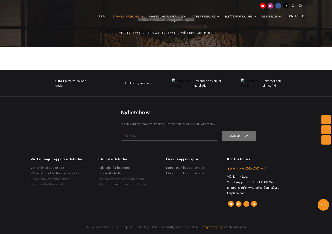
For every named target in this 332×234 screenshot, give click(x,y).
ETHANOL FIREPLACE (161, 33)
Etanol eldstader (109, 173)
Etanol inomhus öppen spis (185, 168)
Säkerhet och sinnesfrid (272, 83)
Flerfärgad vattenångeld (48, 184)
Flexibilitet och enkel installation (207, 83)
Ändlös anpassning (137, 83)
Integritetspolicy (212, 227)
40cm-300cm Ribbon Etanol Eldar (122, 184)
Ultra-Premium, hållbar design (70, 83)
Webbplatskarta (234, 227)
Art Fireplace (130, 33)
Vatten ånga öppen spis (48, 168)
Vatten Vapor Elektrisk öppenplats (55, 173)
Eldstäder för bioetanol (114, 168)
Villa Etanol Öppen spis (196, 33)
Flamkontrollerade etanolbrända (121, 179)
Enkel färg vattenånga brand (51, 179)
